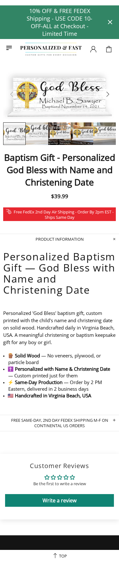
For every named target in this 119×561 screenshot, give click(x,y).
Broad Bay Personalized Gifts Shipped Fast (51, 49)
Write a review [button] (59, 500)
